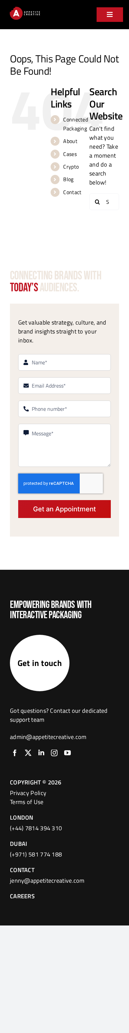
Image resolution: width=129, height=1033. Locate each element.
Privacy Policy (28, 792)
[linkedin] (41, 753)
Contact (72, 192)
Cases (70, 154)
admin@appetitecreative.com (48, 736)
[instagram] (54, 753)
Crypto (71, 167)
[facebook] (15, 753)
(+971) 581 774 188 (36, 854)
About (70, 141)
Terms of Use (27, 801)
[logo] (24, 8)
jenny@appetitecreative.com (47, 880)
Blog (68, 179)
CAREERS (22, 896)
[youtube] (67, 753)
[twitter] (28, 753)
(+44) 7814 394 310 (36, 828)
